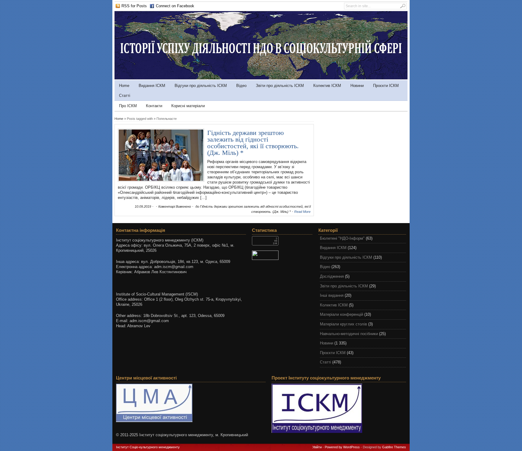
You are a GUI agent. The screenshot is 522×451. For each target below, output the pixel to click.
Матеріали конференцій (341, 314)
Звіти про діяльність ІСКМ (280, 85)
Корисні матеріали (188, 106)
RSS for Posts (134, 6)
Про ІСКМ (128, 106)
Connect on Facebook (175, 6)
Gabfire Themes (394, 447)
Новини (357, 85)
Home (124, 85)
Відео (241, 85)
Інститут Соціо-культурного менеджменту (148, 447)
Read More (302, 211)
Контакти (154, 106)
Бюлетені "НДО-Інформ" (342, 238)
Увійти (317, 447)
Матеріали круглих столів (343, 324)
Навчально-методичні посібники (349, 333)
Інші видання (331, 295)
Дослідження (332, 276)
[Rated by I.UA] (282, 255)
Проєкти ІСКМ (386, 85)
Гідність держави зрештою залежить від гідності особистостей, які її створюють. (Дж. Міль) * (253, 142)
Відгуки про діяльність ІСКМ (201, 85)
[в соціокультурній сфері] (261, 78)
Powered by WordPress (342, 447)
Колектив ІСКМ (327, 85)
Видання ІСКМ (152, 85)
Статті (124, 95)
